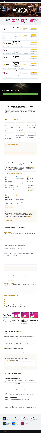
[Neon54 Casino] (22, 420)
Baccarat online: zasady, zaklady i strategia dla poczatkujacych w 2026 (17, 20)
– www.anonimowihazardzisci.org (12, 360)
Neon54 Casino (8, 43)
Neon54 (19, 336)
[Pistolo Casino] (13, 424)
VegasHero (7, 28)
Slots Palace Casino (8, 73)
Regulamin (37, 431)
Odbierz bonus (34, 42)
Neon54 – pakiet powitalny (30, 190)
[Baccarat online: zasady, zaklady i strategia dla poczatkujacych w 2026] (13, 20)
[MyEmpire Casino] (4, 424)
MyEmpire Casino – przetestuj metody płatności (8, 189)
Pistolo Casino (8, 64)
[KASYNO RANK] (4, 1)
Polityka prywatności (33, 431)
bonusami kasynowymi (29, 216)
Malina (7, 50)
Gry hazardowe (13, 317)
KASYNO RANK (7, 431)
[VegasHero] (4, 29)
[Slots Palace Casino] (4, 73)
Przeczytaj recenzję (34, 29)
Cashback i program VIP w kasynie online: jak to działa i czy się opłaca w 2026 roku (35, 20)
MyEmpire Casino (7, 57)
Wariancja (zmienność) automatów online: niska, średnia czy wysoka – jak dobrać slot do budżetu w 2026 (26, 21)
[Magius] (4, 36)
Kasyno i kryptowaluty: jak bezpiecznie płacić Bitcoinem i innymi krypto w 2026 (8, 20)
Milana (9, 214)
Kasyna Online (31, 317)
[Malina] (31, 420)
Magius (7, 35)
